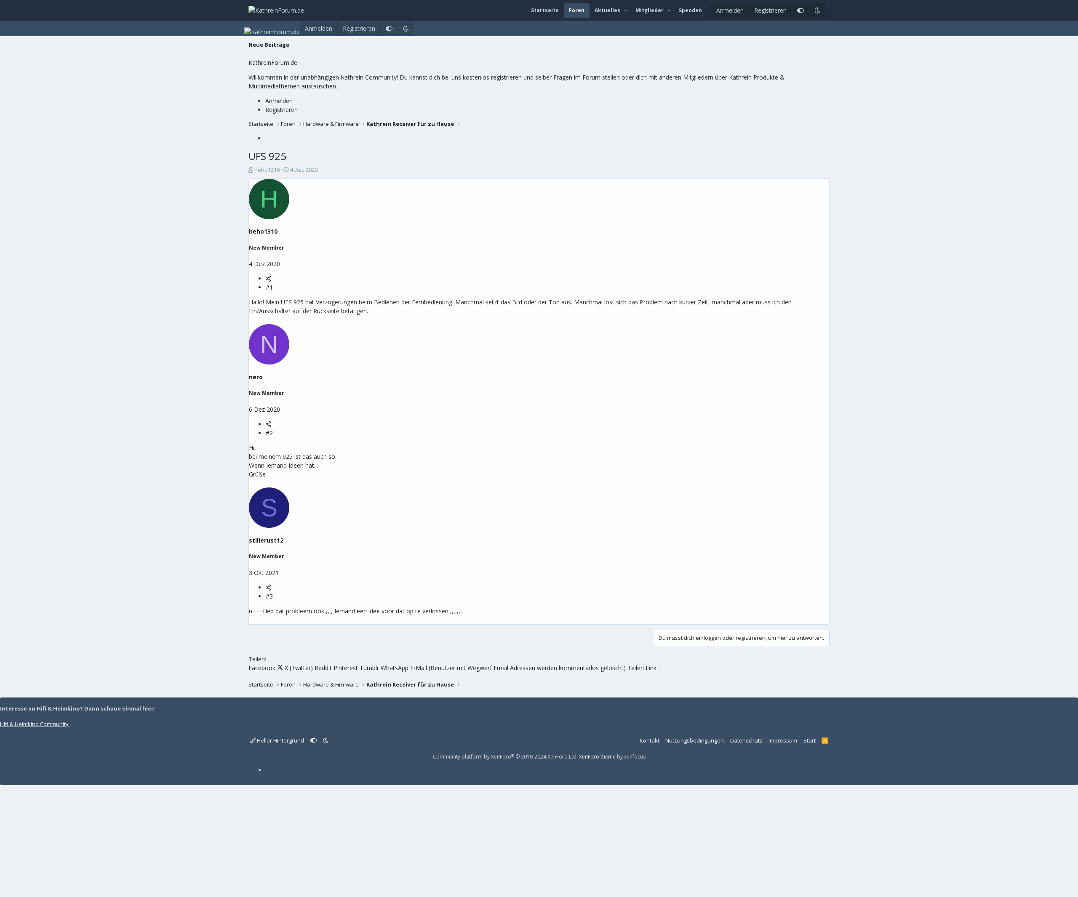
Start (809, 740)
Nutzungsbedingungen (694, 740)
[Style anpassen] (800, 10)
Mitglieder (649, 10)
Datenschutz (746, 740)
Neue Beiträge (268, 44)
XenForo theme (597, 756)
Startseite (545, 10)
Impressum (782, 740)
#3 (269, 596)
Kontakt (649, 740)
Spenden (690, 10)
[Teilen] (268, 278)
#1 (269, 287)
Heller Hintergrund (280, 740)
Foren (576, 10)
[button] (625, 10)
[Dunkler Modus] (817, 10)
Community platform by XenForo (505, 756)
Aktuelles (607, 10)
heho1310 (267, 169)
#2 (269, 433)
